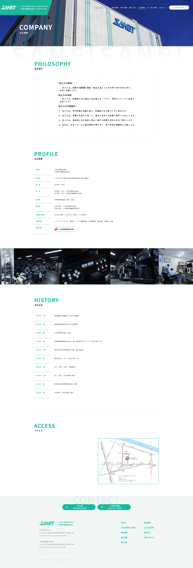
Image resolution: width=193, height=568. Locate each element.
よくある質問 (152, 8)
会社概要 (141, 8)
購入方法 (132, 8)
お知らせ (162, 8)
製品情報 (115, 8)
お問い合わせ (179, 7)
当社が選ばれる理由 (102, 8)
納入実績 (124, 8)
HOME (123, 522)
